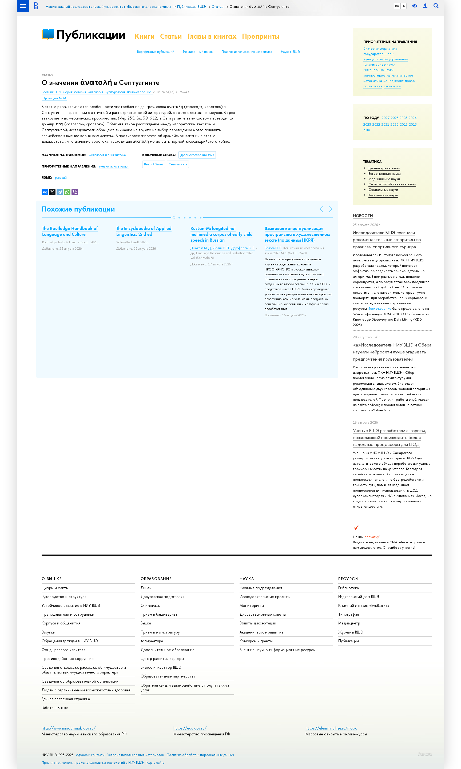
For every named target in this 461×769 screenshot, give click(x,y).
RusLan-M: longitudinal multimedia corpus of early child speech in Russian (221, 234)
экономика (392, 85)
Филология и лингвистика (107, 155)
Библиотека (348, 587)
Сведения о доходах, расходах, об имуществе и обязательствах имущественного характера (84, 670)
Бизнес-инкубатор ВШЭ (161, 667)
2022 (376, 124)
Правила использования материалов (246, 52)
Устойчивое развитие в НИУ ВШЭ (71, 605)
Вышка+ (147, 622)
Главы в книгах (212, 36)
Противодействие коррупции (68, 658)
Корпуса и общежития (61, 622)
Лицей (146, 587)
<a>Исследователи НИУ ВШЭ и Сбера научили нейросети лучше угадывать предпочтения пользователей (392, 352)
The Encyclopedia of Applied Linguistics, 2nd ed (144, 231)
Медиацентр (349, 622)
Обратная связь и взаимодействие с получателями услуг (185, 687)
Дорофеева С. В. (243, 248)
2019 (404, 124)
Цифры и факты (55, 587)
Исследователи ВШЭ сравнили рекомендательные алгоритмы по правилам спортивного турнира (387, 239)
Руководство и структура (64, 596)
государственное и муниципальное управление (385, 56)
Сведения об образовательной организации (80, 681)
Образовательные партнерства (168, 676)
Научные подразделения (261, 587)
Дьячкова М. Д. (201, 248)
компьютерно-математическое (388, 75)
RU (397, 6)
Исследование (379, 308)
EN (403, 6)
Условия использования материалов (135, 754)
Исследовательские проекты (265, 596)
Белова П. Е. (273, 248)
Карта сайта (155, 762)
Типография (348, 614)
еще (366, 129)
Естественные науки (384, 173)
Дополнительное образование (167, 649)
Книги (145, 36)
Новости (363, 215)
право (410, 80)
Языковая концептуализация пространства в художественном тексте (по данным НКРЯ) (297, 234)
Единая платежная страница (66, 698)
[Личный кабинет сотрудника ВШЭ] (425, 6)
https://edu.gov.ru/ (189, 728)
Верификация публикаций (155, 52)
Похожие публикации (78, 209)
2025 (403, 117)
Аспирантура (152, 640)
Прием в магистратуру (160, 632)
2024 (413, 117)
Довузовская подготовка (162, 596)
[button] (174, 217)
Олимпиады (151, 605)
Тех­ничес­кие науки (383, 195)
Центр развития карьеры (162, 658)
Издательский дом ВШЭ (358, 596)
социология (372, 85)
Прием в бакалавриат (159, 614)
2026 (394, 117)
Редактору (425, 753)
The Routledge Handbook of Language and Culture (70, 231)
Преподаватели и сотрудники (68, 614)
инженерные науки (378, 69)
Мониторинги (252, 605)
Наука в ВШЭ (290, 52)
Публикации (90, 34)
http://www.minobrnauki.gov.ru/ (69, 728)
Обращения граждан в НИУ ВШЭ (70, 640)
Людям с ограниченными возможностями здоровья (86, 689)
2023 (367, 124)
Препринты (260, 36)
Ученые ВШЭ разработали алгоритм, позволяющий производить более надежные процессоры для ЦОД (389, 437)
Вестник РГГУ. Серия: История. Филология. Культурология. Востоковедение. (97, 92)
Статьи (171, 36)
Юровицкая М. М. (54, 98)
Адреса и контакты (90, 754)
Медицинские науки (384, 178)
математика (372, 80)
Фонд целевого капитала (63, 649)
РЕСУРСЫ (348, 578)
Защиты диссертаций (258, 622)
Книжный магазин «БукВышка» (364, 605)
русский (61, 178)
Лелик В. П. (221, 248)
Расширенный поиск (198, 52)
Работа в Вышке (55, 707)
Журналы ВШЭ (350, 632)
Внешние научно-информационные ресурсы (277, 649)
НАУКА (247, 578)
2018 (413, 124)
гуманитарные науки (379, 64)
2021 (385, 124)
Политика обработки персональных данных (200, 754)
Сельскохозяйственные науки (392, 184)
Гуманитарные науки (384, 168)
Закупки (48, 632)
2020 (395, 124)
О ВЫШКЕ (52, 578)
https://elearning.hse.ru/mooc (331, 728)
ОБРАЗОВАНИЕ (156, 578)
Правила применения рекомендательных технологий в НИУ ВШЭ (93, 762)
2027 (386, 117)
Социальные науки (383, 189)
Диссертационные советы (263, 614)
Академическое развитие (262, 632)
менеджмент (393, 80)
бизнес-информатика (380, 48)
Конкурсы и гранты (256, 640)
